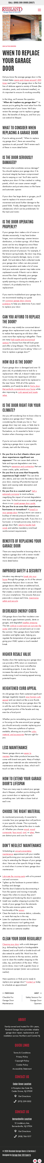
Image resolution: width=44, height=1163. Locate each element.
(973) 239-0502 (24, 1101)
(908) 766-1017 (24, 1136)
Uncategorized (9, 46)
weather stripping (30, 622)
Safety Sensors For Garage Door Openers (34, 998)
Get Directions (24, 1096)
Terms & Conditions (22, 1052)
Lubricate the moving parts (13, 876)
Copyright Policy (22, 1060)
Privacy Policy (22, 1056)
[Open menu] (39, 9)
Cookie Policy (22, 1064)
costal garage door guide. (25, 503)
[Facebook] (35, 1161)
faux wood (17, 832)
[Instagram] (40, 1161)
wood (26, 829)
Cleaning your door (10, 944)
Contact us (30, 981)
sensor (21, 910)
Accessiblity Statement (22, 1068)
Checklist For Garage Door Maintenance (8, 998)
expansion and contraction (22, 466)
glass (32, 832)
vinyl (24, 832)
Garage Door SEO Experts (21, 1154)
